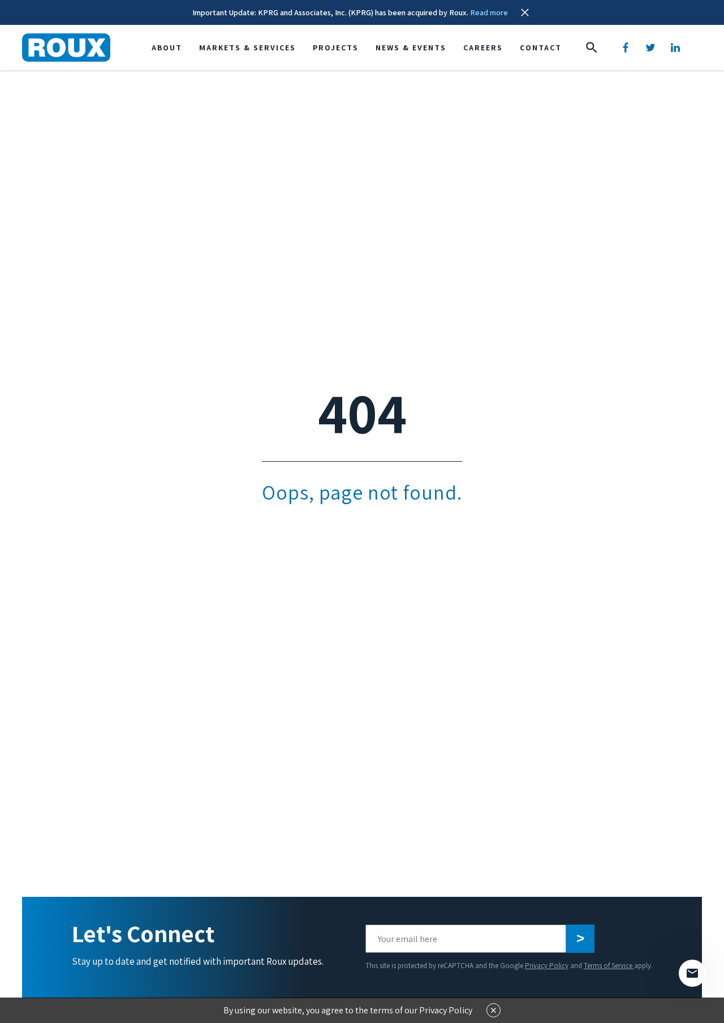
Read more (489, 12)
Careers (483, 47)
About (167, 47)
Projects (336, 47)
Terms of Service (609, 965)
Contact (541, 47)
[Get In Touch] (692, 973)
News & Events (411, 47)
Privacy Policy (546, 965)
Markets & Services (247, 47)
